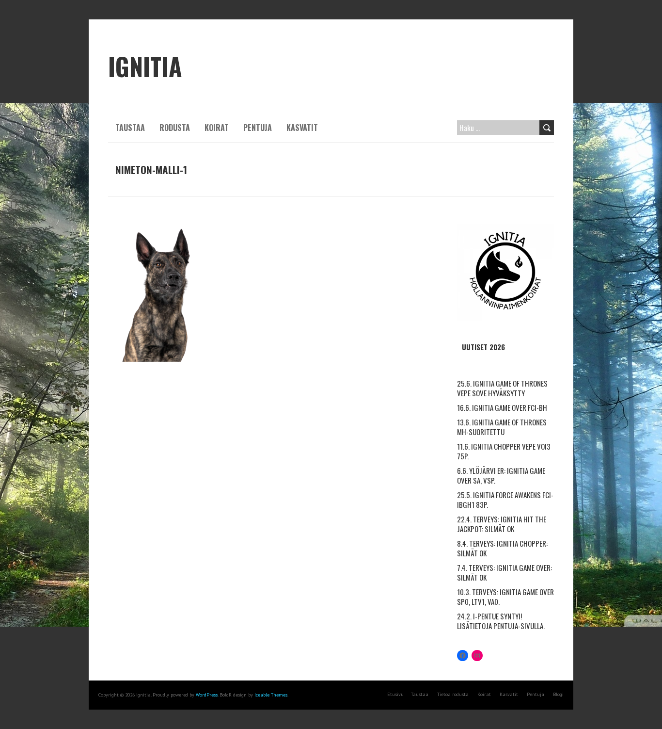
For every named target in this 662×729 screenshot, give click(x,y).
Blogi (558, 694)
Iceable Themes (270, 695)
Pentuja (257, 127)
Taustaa (130, 127)
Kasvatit (302, 127)
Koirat (217, 127)
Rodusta (174, 127)
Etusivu (395, 694)
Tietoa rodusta (453, 694)
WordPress (207, 695)
